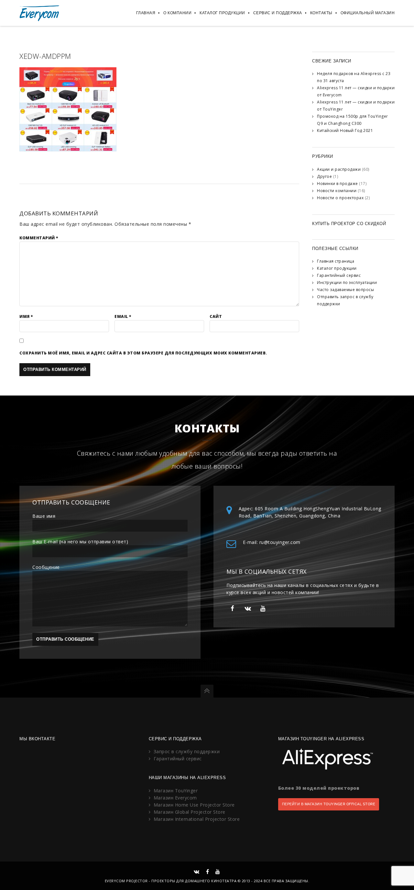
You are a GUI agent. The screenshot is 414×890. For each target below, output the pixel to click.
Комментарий (38, 238)
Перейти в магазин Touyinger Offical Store (329, 804)
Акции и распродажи (339, 169)
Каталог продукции (222, 13)
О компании (177, 13)
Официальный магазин (368, 13)
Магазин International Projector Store (197, 819)
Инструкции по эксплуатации (347, 282)
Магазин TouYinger (176, 790)
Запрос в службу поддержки (187, 751)
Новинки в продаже (337, 183)
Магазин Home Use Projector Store (194, 805)
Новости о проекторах (340, 198)
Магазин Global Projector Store (189, 812)
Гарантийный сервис (339, 275)
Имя (26, 316)
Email (122, 316)
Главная (146, 13)
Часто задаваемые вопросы (345, 289)
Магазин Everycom (175, 798)
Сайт (216, 316)
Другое (324, 176)
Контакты (321, 13)
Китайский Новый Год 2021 (345, 130)
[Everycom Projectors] (39, 13)
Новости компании (336, 190)
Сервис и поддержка (277, 13)
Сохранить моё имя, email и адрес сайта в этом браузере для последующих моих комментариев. (143, 353)
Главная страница (335, 261)
